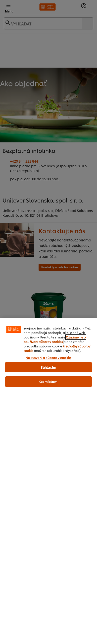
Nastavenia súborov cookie (48, 357)
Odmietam (48, 381)
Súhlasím (48, 367)
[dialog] (48, 477)
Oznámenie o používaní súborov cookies (55, 339)
